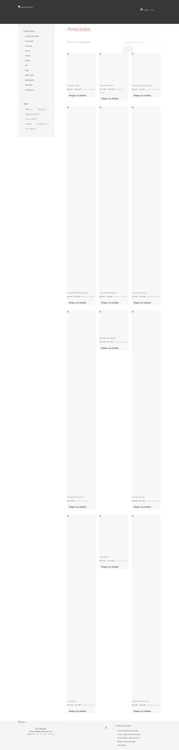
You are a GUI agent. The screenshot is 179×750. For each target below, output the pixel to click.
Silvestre (28, 85)
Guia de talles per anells (127, 731)
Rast (27, 70)
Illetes (27, 60)
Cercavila (29, 41)
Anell (29, 109)
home (29, 124)
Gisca (27, 51)
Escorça (28, 46)
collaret (32, 119)
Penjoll (42, 124)
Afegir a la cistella (77, 95)
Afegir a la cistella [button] (77, 507)
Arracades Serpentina (106, 85)
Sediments (29, 80)
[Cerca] (106, 727)
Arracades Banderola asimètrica (142, 85)
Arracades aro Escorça (139, 293)
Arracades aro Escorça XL (75, 497)
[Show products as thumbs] (68, 39)
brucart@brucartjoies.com (41, 731)
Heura (27, 56)
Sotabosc (29, 90)
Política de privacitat (126, 741)
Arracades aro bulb (138, 497)
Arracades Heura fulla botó (108, 293)
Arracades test (103, 557)
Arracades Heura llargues (107, 338)
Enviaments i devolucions (128, 738)
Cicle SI (30, 734)
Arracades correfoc (73, 85)
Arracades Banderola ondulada (77, 293)
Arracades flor (71, 701)
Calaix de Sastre (32, 36)
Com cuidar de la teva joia (128, 734)
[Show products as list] (71, 39)
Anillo (42, 109)
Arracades (32, 114)
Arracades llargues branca (140, 701)
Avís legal (121, 745)
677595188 (41, 729)
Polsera (31, 129)
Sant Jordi (29, 75)
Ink (26, 65)
